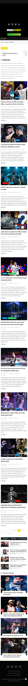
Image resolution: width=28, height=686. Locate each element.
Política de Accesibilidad (14, 675)
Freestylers (5, 183)
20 (15, 530)
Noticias (17, 97)
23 (2, 533)
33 (9, 533)
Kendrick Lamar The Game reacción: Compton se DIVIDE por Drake (18, 559)
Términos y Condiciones (14, 673)
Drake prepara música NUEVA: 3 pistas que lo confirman (18, 565)
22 (22, 530)
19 (12, 530)
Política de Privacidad (14, 671)
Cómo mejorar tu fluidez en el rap (13, 635)
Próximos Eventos (12, 273)
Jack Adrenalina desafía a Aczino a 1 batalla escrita (18, 543)
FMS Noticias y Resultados (8, 97)
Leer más (3, 120)
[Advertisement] (14, 13)
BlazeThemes (17, 680)
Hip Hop (11, 553)
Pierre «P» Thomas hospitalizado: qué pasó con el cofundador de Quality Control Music (18, 551)
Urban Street (4, 107)
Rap (15, 553)
